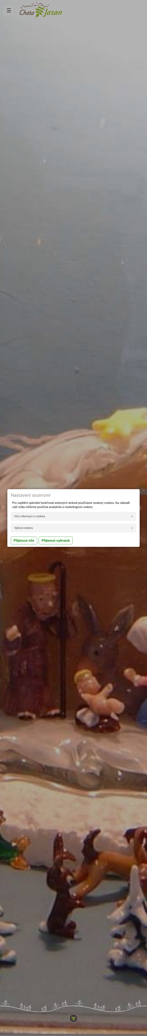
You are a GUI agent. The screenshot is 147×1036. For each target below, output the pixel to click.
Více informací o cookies (29, 516)
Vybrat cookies (23, 527)
